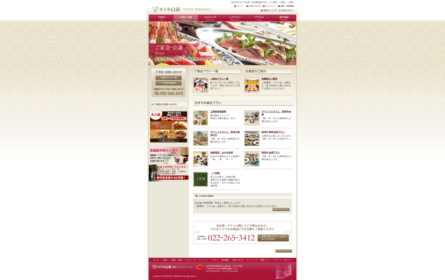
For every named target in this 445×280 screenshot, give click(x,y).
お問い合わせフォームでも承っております (273, 238)
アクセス (259, 18)
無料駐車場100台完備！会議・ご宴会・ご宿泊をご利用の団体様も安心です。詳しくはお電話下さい (168, 173)
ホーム (238, 6)
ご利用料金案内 (169, 83)
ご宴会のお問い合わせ (168, 104)
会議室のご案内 (269, 78)
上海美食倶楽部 (218, 111)
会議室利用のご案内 (169, 155)
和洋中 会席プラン (271, 152)
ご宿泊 (161, 18)
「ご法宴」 (216, 173)
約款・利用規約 (286, 6)
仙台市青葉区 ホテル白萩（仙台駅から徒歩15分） (181, 9)
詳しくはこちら (281, 209)
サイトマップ (269, 6)
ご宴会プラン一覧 (169, 78)
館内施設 (284, 18)
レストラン (234, 18)
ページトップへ (284, 251)
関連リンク (265, 260)
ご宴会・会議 (185, 18)
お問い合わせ (253, 6)
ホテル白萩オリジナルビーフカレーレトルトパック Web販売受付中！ (168, 127)
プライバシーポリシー (282, 260)
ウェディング (210, 18)
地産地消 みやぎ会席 (221, 152)
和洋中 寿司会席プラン (273, 132)
